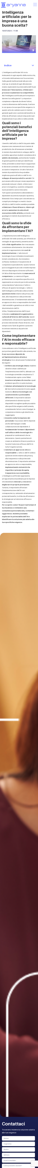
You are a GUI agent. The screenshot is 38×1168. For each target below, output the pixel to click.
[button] (33, 65)
